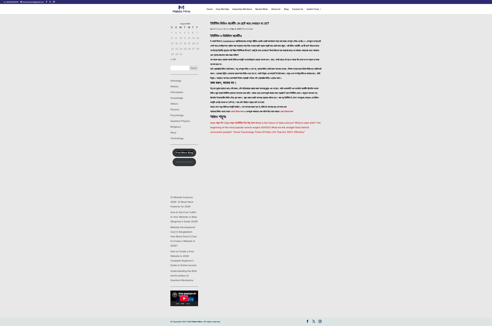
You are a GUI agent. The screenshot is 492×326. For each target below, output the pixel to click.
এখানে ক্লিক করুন (237, 111)
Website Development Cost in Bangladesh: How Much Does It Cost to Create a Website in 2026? (183, 236)
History (174, 86)
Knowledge (248, 29)
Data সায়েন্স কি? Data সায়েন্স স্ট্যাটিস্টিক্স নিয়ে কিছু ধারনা (232, 122)
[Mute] (192, 303)
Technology (177, 138)
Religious (175, 126)
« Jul (173, 59)
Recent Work (261, 9)
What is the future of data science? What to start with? (285, 122)
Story (173, 132)
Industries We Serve (242, 9)
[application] (184, 298)
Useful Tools (313, 9)
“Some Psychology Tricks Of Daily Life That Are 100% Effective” (269, 132)
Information (176, 92)
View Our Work (184, 162)
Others (174, 103)
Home (209, 9)
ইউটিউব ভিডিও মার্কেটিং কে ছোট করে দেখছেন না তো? (239, 23)
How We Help (222, 9)
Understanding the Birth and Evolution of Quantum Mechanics (183, 276)
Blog (286, 9)
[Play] (173, 303)
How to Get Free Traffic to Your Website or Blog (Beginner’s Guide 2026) (184, 217)
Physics (174, 109)
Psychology (177, 115)
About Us (276, 9)
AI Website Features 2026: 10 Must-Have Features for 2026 (181, 202)
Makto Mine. (197, 321)
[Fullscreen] (195, 303)
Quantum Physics (180, 121)
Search (194, 68)
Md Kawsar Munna (221, 29)
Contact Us (297, 9)
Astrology (175, 80)
